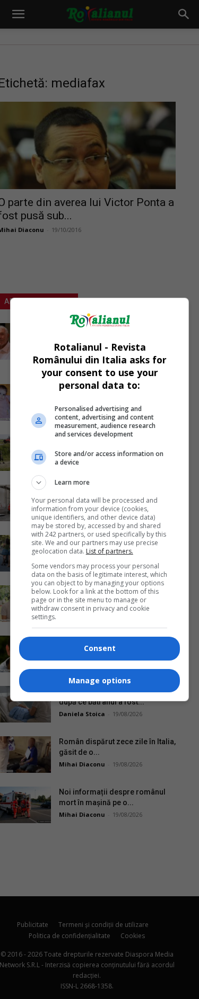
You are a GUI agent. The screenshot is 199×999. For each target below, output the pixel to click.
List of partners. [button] (109, 551)
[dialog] (99, 499)
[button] (99, 482)
